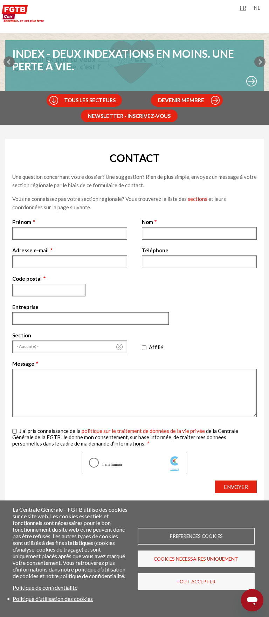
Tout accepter (196, 581)
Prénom (21, 222)
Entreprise (25, 307)
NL (257, 8)
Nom (147, 222)
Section (21, 335)
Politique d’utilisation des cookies (53, 598)
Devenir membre (181, 100)
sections (197, 199)
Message (23, 363)
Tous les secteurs (90, 100)
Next (259, 62)
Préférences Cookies (196, 536)
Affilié (156, 347)
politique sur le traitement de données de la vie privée (143, 431)
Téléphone (155, 250)
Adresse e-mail (30, 250)
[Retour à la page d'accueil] (23, 15)
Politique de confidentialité (45, 587)
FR (243, 8)
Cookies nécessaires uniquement (196, 559)
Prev (9, 62)
